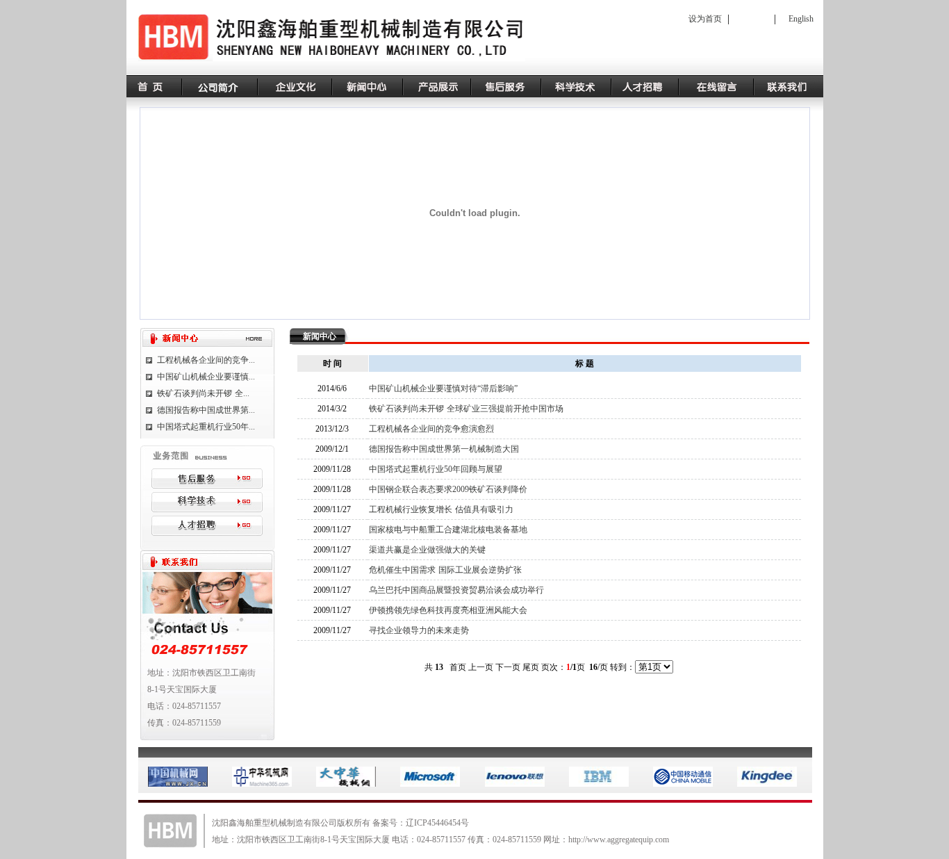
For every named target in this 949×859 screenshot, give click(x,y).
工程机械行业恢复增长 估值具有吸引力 (441, 509)
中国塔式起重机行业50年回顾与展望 (435, 469)
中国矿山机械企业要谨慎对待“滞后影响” (443, 388)
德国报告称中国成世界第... (206, 410)
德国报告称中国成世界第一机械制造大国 (444, 449)
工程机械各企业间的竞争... (206, 360)
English (801, 19)
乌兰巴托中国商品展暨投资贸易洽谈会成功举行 (456, 590)
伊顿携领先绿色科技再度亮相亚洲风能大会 (448, 610)
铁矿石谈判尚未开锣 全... (203, 393)
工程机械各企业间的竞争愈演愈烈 (431, 429)
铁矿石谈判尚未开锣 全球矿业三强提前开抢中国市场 (466, 409)
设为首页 (705, 19)
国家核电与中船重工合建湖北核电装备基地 (448, 529)
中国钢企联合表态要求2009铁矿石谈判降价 (448, 489)
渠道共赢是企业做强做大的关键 (427, 550)
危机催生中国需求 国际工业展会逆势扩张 (445, 570)
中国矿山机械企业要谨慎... (206, 377)
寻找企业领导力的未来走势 (419, 630)
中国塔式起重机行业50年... (206, 427)
